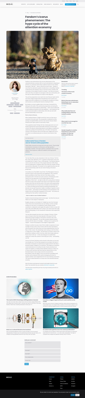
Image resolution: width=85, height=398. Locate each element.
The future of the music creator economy (68, 92)
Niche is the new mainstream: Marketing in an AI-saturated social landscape (69, 102)
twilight (21, 104)
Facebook (73, 383)
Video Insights (48, 4)
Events (50, 379)
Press (67, 1)
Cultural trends (16, 113)
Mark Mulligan (64, 95)
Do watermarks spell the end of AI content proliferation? (59, 329)
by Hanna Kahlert (15, 93)
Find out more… (29, 154)
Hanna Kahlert (64, 105)
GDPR (61, 385)
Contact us (51, 385)
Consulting (39, 4)
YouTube (73, 381)
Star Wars (10, 106)
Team (74, 1)
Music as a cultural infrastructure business (18, 329)
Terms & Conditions (64, 383)
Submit (26, 364)
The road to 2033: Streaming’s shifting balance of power (22, 300)
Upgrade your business (70, 4)
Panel (71, 1)
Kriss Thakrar (63, 124)
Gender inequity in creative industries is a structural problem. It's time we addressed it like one (69, 132)
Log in (77, 1)
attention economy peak (15, 103)
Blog (61, 4)
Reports (23, 4)
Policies (61, 379)
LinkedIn (73, 379)
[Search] (78, 5)
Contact (63, 1)
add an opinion (28, 269)
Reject (77, 395)
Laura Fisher (63, 116)
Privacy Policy (63, 381)
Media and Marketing (17, 106)
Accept (72, 395)
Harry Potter (17, 104)
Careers (50, 383)
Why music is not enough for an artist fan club (69, 122)
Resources (56, 4)
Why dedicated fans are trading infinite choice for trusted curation (68, 112)
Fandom (11, 113)
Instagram (73, 385)
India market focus (37, 142)
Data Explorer (31, 4)
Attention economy (10, 104)
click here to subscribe (49, 265)
